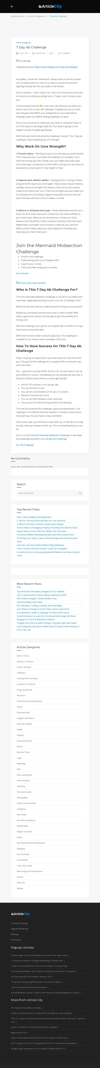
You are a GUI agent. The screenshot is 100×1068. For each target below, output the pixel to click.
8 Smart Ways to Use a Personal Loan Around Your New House (40, 955)
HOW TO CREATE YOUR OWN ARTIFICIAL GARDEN (35, 1027)
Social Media (22, 860)
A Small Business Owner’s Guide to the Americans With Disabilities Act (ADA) (46, 992)
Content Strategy (19, 923)
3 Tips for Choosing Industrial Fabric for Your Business (41, 520)
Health (19, 729)
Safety (19, 837)
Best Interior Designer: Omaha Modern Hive (37, 598)
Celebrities (21, 673)
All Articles (16, 939)
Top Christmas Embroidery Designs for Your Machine (40, 591)
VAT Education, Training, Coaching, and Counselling (39, 605)
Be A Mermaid (22, 273)
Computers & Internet (26, 684)
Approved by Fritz (20, 1032)
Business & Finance (25, 661)
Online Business (23, 780)
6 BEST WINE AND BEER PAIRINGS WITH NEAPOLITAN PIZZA (40, 1038)
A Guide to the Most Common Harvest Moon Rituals (40, 524)
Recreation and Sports (26, 820)
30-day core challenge (56, 438)
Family (19, 707)
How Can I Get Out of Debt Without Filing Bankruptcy (40, 545)
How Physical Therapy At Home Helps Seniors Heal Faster (43, 609)
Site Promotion (23, 854)
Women (20, 877)
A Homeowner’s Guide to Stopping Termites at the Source (43, 612)
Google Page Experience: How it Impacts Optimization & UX (39, 1048)
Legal (19, 758)
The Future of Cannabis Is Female (27, 1007)
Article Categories (36, 16)
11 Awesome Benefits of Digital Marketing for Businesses (38, 960)
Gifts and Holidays (24, 724)
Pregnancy (21, 809)
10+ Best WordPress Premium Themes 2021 (32, 976)
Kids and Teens (23, 752)
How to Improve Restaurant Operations (30, 987)
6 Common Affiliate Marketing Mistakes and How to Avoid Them (45, 534)
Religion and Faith (24, 831)
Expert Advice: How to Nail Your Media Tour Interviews (41, 531)
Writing (20, 888)
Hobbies (20, 735)
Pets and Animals (24, 792)
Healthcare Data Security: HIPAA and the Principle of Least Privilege (42, 1013)
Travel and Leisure (24, 865)
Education (21, 695)
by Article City (41, 53)
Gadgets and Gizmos (25, 718)
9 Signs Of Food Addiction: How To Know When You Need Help (40, 966)
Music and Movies (24, 775)
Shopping (21, 848)
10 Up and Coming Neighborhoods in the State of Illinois (37, 982)
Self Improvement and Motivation (31, 843)
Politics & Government (26, 803)
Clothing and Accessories (27, 678)
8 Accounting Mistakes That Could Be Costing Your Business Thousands (44, 971)
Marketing (21, 763)
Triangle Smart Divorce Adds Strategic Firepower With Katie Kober (47, 623)
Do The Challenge (25, 445)
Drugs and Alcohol (24, 690)
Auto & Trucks (23, 656)
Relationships (22, 826)
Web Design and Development (30, 871)
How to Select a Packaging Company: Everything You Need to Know (47, 527)
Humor (20, 746)
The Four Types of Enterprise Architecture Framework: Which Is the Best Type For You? (48, 1020)
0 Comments (65, 53)
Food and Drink (23, 712)
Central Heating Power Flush (29, 602)
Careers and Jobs (24, 667)
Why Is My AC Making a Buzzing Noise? (34, 517)
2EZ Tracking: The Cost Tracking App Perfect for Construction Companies (45, 1043)
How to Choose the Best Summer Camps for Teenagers (42, 548)
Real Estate (21, 814)
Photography (22, 797)
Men (19, 769)
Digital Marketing (19, 928)
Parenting (21, 786)
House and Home (24, 741)
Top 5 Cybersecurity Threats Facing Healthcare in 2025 (42, 595)
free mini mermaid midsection (45, 435)
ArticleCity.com (18, 16)
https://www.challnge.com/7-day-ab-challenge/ (56, 67)
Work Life (21, 882)
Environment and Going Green (29, 701)
